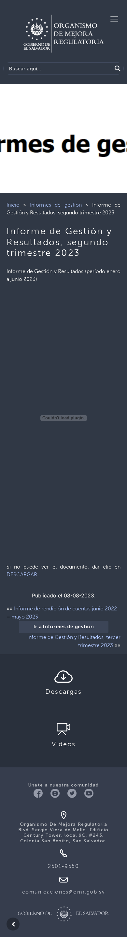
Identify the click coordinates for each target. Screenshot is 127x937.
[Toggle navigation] (114, 19)
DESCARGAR (22, 574)
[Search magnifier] (117, 68)
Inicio (13, 205)
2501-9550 (63, 866)
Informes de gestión (56, 205)
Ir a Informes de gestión (64, 627)
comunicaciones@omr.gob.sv (63, 892)
